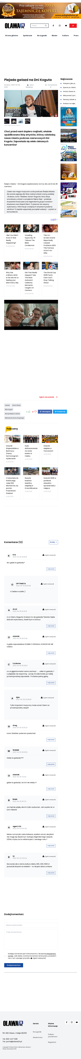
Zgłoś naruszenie (46, 397)
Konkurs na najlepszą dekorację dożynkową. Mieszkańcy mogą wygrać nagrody (70, 103)
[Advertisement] (40, 57)
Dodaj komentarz (13, 965)
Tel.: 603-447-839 (10, 1039)
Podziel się (61, 412)
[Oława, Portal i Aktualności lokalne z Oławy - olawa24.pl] (14, 25)
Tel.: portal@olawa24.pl (12, 1041)
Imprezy (7, 405)
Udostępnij (46, 412)
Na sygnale (42, 35)
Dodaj (52, 542)
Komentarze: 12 (52, 86)
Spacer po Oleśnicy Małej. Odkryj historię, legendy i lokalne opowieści (70, 87)
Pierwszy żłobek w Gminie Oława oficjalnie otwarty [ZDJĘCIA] (70, 99)
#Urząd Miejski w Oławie (12, 414)
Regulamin (52, 1042)
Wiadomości (37, 1037)
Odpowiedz (51, 569)
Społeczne (27, 35)
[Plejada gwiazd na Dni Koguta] (31, 103)
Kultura (65, 35)
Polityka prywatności (52, 1035)
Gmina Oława (16, 405)
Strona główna (11, 35)
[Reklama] (40, 11)
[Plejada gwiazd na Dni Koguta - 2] (13, 121)
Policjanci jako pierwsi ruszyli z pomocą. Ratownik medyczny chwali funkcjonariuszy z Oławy (70, 83)
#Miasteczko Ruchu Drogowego (14, 418)
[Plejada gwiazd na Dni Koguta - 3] (20, 121)
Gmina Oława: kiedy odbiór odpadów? (70, 91)
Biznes (54, 35)
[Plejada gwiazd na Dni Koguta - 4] (27, 121)
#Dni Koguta (8, 409)
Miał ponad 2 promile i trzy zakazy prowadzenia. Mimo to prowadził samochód (70, 95)
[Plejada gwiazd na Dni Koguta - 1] (6, 121)
